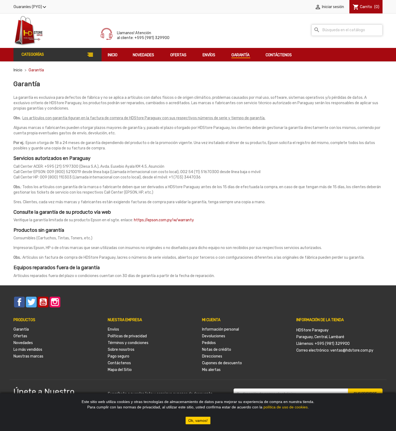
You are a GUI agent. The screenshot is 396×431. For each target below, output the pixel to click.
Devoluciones (213, 336)
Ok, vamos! (198, 420)
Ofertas (20, 336)
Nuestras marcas (28, 356)
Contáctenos (119, 363)
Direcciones (212, 356)
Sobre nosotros (121, 349)
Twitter (31, 302)
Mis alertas (211, 369)
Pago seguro (118, 356)
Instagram (55, 302)
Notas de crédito (216, 349)
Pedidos (209, 343)
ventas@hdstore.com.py (351, 350)
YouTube (43, 302)
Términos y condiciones (128, 343)
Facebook (19, 302)
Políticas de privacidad (127, 336)
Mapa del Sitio (120, 369)
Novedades (23, 343)
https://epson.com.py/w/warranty (164, 220)
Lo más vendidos (27, 349)
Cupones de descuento (222, 363)
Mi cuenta (211, 320)
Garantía (21, 329)
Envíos (113, 329)
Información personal (220, 329)
